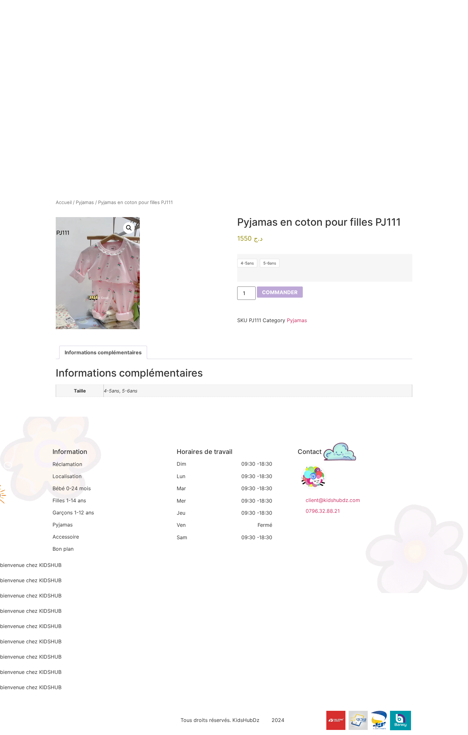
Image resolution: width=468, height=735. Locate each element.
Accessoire (66, 537)
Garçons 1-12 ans (73, 512)
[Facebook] (59, 719)
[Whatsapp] (103, 719)
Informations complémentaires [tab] (103, 352)
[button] (129, 228)
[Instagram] (81, 719)
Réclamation (67, 464)
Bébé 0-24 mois (72, 488)
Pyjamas (85, 202)
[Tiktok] (125, 719)
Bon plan (63, 549)
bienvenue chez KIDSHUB (30, 565)
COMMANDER (280, 292)
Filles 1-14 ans (69, 500)
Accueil (64, 202)
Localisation (67, 476)
